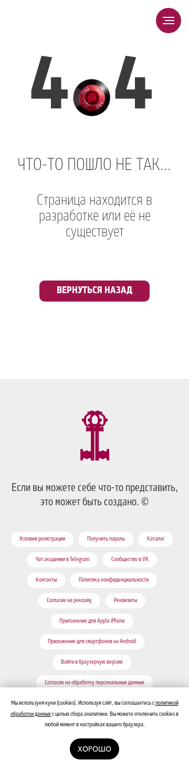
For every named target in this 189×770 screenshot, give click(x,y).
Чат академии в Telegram (62, 560)
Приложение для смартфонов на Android (92, 642)
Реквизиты (125, 601)
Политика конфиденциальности (114, 580)
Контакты (46, 580)
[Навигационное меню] (168, 20)
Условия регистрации (42, 539)
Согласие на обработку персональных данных (94, 683)
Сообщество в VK (130, 560)
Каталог (155, 539)
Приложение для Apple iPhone (92, 621)
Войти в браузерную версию (92, 662)
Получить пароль (106, 539)
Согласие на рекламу (69, 601)
